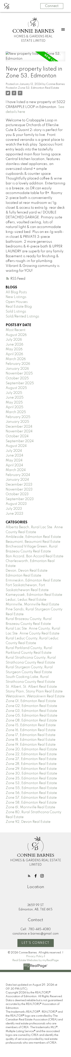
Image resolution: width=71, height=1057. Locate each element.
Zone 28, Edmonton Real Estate (31, 764)
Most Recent (15, 330)
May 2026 (14, 349)
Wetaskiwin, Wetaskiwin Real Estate (35, 696)
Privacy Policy (35, 956)
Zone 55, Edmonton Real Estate (31, 788)
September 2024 (20, 441)
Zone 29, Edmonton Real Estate (31, 769)
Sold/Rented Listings (22, 316)
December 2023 (19, 484)
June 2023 (14, 513)
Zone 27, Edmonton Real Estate (31, 759)
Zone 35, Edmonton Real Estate (31, 778)
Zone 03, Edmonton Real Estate (31, 711)
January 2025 (17, 421)
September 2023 (20, 499)
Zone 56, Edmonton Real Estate (31, 793)
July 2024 (14, 451)
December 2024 (19, 426)
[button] (29, 876)
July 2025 (14, 393)
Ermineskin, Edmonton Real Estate (33, 580)
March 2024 (16, 470)
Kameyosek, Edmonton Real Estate (34, 595)
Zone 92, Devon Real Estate (28, 822)
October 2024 (17, 436)
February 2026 (18, 364)
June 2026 (14, 344)
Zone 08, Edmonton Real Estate (31, 720)
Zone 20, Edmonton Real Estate (31, 749)
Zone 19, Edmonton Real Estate (31, 744)
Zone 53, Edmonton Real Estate (38, 88)
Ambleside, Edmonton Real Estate (33, 537)
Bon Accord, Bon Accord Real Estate (34, 556)
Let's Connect (35, 943)
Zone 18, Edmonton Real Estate (30, 739)
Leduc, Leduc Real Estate (26, 599)
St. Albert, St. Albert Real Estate (31, 686)
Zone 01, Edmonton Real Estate (31, 701)
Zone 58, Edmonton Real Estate (31, 802)
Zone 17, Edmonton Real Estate (30, 735)
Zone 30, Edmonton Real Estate (31, 773)
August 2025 (16, 388)
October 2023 (17, 494)
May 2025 (14, 402)
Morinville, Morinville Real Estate (32, 604)
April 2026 (14, 354)
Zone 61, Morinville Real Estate (30, 807)
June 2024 (14, 455)
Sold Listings (16, 311)
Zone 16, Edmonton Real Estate (31, 730)
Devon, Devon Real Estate (27, 570)
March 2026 (16, 359)
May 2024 (14, 460)
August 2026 (16, 335)
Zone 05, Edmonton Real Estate (31, 715)
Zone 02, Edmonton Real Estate (31, 706)
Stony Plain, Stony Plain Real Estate (34, 691)
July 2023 (14, 508)
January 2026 (17, 368)
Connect (52, 6)
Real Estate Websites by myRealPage (35, 960)
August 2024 (16, 446)
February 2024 (18, 475)
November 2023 (19, 489)
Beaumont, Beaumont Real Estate (33, 542)
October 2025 (17, 378)
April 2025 (14, 407)
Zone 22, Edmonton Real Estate (31, 754)
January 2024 (17, 479)
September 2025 (20, 383)
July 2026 (14, 339)
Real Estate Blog (19, 306)
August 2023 (16, 504)
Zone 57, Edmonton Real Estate (31, 797)
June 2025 (14, 397)
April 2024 (14, 465)
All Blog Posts (16, 292)
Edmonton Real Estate (23, 575)
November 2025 (19, 373)
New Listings (16, 297)
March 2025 (16, 412)
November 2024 (19, 431)
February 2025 (18, 417)
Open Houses (17, 302)
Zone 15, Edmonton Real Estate (31, 725)
